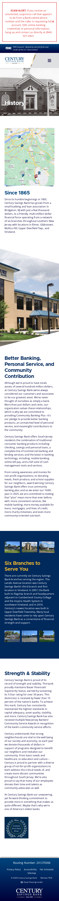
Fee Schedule (47, 869)
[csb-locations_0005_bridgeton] (46, 631)
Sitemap (32, 873)
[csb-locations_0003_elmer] (12, 631)
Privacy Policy (14, 869)
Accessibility (30, 869)
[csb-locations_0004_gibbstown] (29, 631)
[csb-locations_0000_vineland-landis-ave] (12, 542)
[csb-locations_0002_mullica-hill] (46, 542)
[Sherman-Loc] (29, 543)
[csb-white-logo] (29, 887)
